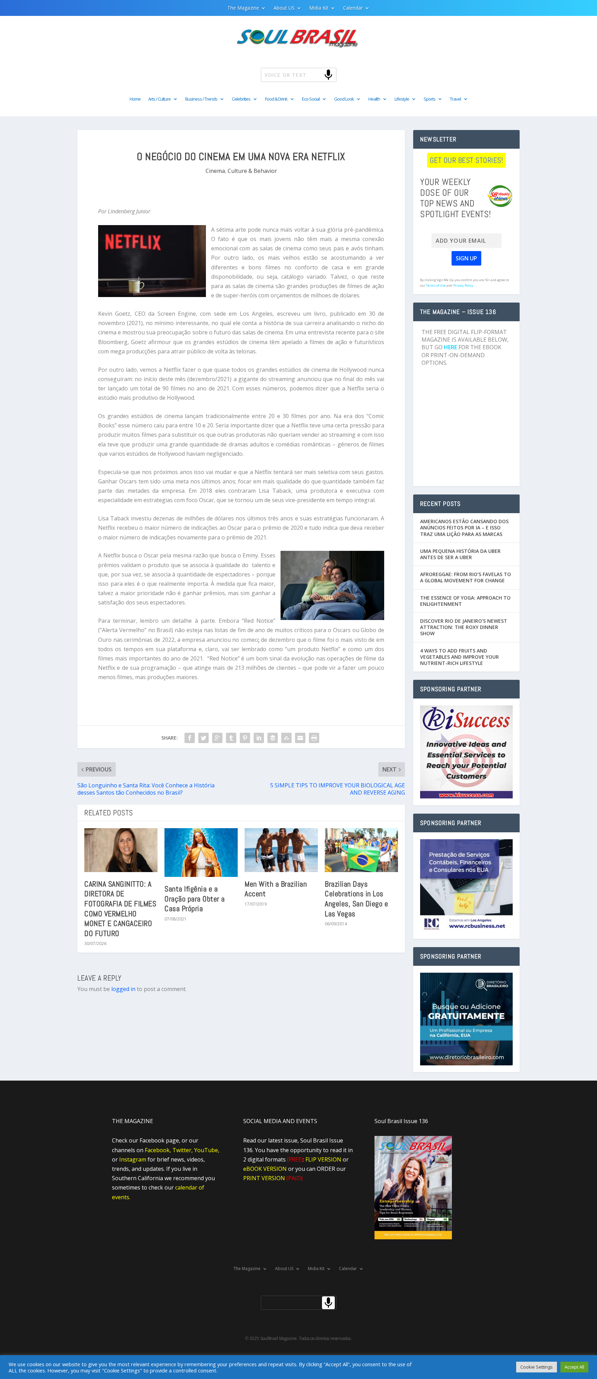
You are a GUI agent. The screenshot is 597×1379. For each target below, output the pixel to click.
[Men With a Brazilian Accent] (281, 850)
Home (135, 99)
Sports (429, 99)
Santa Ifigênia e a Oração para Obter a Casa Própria (194, 898)
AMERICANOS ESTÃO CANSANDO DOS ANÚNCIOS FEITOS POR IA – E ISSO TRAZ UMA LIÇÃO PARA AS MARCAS (464, 527)
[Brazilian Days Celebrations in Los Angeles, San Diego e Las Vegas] (361, 850)
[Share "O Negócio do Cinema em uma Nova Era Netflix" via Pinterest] (245, 738)
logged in (123, 989)
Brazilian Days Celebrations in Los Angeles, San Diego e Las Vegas (356, 898)
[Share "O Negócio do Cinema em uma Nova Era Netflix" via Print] (314, 738)
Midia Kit (319, 8)
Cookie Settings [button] (536, 1367)
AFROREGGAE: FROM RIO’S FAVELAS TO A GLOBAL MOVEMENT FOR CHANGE (465, 577)
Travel (455, 99)
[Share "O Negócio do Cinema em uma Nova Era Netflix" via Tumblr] (231, 738)
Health (374, 99)
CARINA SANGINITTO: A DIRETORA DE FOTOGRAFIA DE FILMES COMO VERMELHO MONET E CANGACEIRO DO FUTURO (120, 908)
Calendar (353, 8)
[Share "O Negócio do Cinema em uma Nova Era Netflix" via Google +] (217, 738)
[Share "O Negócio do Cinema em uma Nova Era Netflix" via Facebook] (190, 738)
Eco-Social (311, 99)
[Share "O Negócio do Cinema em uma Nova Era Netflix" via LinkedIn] (259, 738)
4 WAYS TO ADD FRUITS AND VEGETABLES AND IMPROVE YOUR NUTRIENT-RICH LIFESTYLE (459, 656)
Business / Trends (201, 99)
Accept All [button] (574, 1367)
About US (284, 8)
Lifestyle (402, 99)
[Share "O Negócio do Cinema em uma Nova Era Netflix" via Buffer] (272, 738)
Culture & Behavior (252, 171)
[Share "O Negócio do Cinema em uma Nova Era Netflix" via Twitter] (203, 738)
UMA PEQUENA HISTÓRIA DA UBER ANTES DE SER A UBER (460, 554)
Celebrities (241, 99)
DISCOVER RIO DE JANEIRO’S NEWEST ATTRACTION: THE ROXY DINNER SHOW (463, 627)
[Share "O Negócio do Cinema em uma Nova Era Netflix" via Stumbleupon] (286, 738)
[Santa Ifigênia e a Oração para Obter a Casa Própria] (201, 852)
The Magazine (243, 8)
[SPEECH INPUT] (317, 74)
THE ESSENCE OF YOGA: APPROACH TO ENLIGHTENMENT (465, 600)
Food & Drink (276, 99)
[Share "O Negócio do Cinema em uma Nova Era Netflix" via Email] (300, 738)
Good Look (344, 99)
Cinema (215, 171)
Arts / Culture (159, 99)
